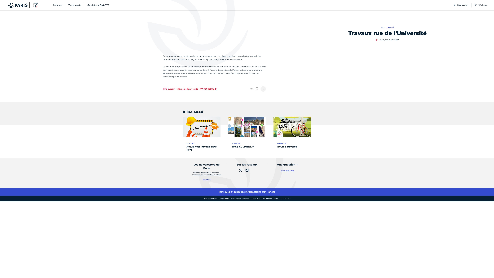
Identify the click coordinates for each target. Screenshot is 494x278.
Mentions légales (210, 198)
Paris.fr (271, 191)
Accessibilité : (234, 198)
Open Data (256, 198)
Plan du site (285, 198)
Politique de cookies (271, 198)
